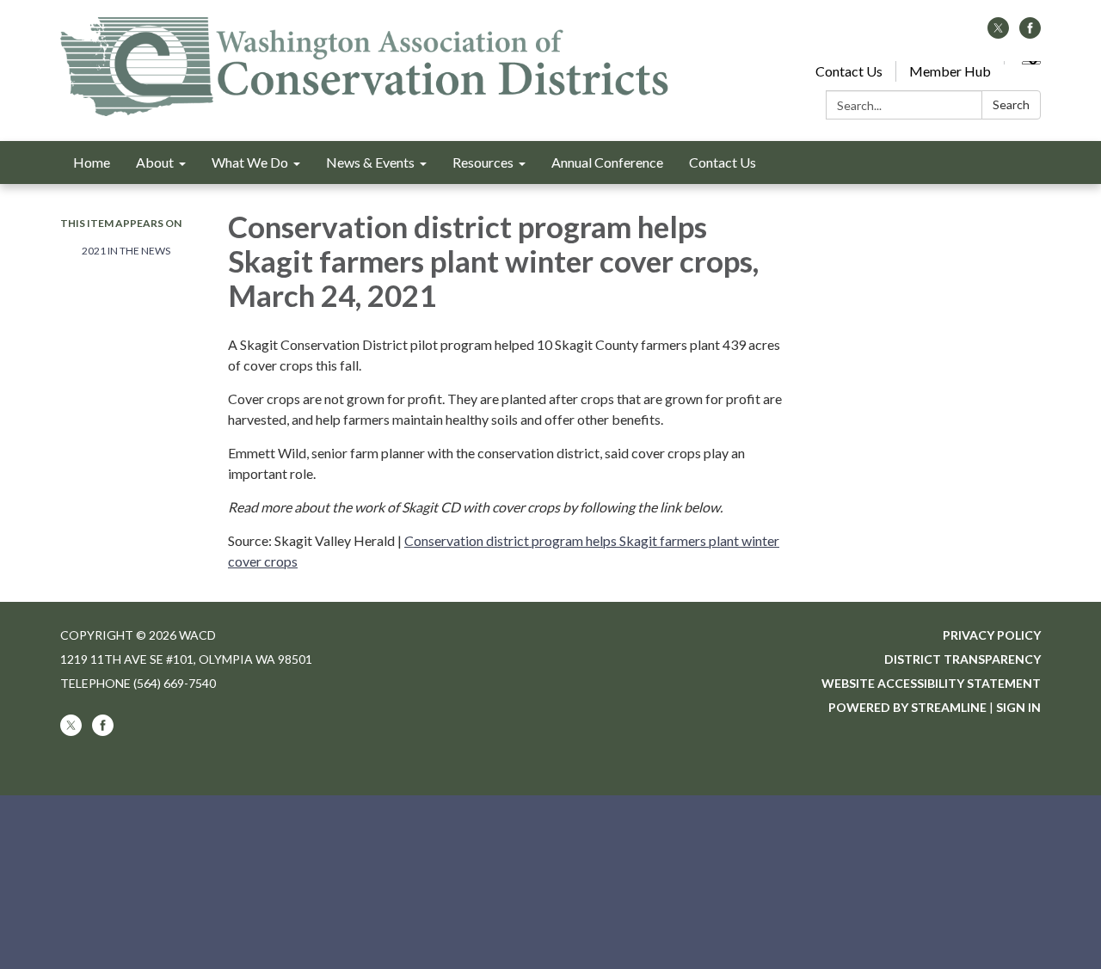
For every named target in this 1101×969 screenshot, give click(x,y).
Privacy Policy (992, 635)
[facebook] (1030, 33)
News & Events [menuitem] (370, 162)
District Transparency (962, 659)
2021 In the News (126, 250)
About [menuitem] (155, 162)
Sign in (1018, 707)
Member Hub (950, 71)
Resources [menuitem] (483, 162)
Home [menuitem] (91, 162)
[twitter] (998, 33)
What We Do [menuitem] (250, 162)
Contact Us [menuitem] (722, 162)
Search (1011, 104)
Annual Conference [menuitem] (607, 162)
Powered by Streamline (907, 707)
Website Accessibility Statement (931, 683)
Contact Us (849, 71)
